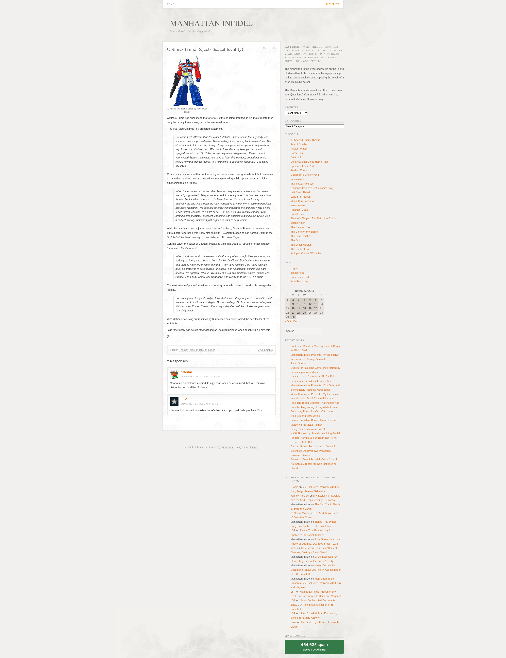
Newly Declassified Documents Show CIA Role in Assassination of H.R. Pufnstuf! (316, 570)
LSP (183, 399)
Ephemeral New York (302, 166)
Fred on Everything (301, 170)
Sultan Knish (298, 222)
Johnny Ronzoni (300, 495)
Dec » (296, 321)
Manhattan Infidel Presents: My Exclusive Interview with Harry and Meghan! (316, 583)
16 (293, 308)
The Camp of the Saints (304, 231)
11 (304, 304)
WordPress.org (299, 281)
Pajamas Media (299, 209)
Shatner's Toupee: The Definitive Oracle (313, 218)
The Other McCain (301, 244)
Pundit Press (298, 214)
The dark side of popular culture (197, 349)
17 (298, 308)
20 (315, 308)
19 (310, 308)
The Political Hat (300, 249)
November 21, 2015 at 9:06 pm (199, 404)
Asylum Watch (299, 148)
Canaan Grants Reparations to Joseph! (313, 446)
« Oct (288, 321)
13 (315, 304)
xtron (293, 548)
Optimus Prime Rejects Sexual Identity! (205, 49)
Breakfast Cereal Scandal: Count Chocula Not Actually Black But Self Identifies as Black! (314, 464)
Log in (294, 268)
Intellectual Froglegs (302, 183)
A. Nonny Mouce (300, 513)
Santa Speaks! (299, 363)
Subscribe (332, 4)
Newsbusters (298, 205)
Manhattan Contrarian (303, 201)
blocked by (314, 646)
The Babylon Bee (300, 227)
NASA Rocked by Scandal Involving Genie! (315, 433)
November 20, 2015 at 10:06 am (200, 376)
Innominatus (298, 179)
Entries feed (297, 272)
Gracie (294, 486)
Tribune (254, 447)
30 (293, 317)
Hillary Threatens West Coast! (308, 429)
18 (304, 308)
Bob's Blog (297, 153)
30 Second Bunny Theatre (305, 140)
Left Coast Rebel (300, 192)
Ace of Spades (299, 144)
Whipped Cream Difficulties (306, 253)
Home (170, 4)
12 (310, 304)
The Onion (296, 240)
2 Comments (265, 349)
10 (298, 304)
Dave (293, 622)
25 (304, 312)
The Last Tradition (301, 236)
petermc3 (187, 372)
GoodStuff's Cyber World (305, 174)
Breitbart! (296, 157)
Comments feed (300, 277)
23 (293, 312)
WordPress (228, 447)
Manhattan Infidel (211, 23)
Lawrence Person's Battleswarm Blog (312, 188)
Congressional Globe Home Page (310, 161)
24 (298, 312)
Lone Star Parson (301, 196)
